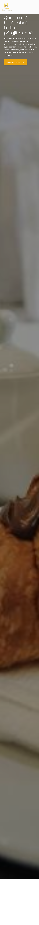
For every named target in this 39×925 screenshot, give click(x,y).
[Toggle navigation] (35, 7)
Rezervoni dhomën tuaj (15, 62)
